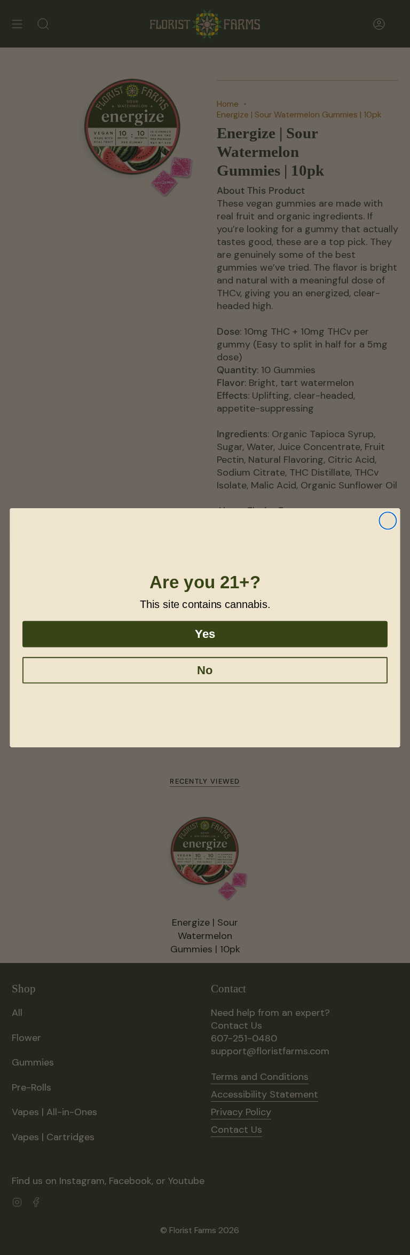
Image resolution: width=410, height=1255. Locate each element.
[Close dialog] (387, 520)
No (204, 669)
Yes (205, 634)
